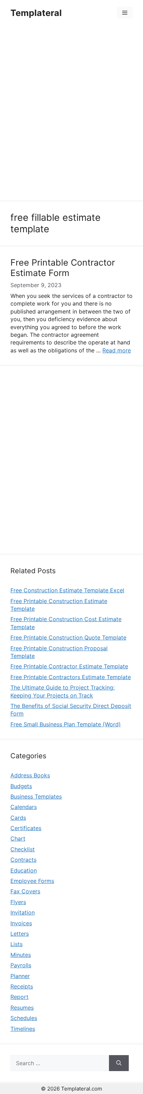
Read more (116, 350)
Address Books (30, 775)
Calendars (23, 806)
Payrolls (20, 965)
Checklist (22, 849)
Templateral (36, 13)
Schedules (23, 1017)
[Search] (119, 1063)
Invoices (21, 923)
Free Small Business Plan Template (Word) (65, 724)
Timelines (22, 1028)
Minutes (20, 954)
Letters (19, 933)
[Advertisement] (71, 113)
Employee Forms (32, 880)
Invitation (22, 912)
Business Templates (36, 796)
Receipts (21, 986)
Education (23, 870)
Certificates (25, 828)
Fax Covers (25, 891)
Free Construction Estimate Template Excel (67, 590)
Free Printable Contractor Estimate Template (69, 666)
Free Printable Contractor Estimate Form (62, 267)
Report (19, 996)
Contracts (23, 859)
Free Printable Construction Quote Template (68, 637)
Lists (16, 944)
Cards (18, 817)
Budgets (21, 786)
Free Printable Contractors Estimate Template (70, 677)
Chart (17, 838)
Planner (20, 975)
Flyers (18, 902)
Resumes (22, 1007)
